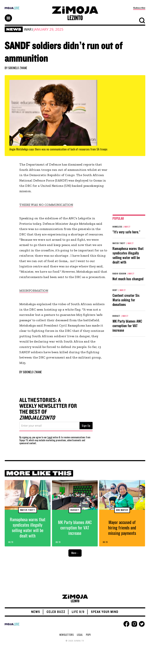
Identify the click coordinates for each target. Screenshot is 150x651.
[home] (75, 13)
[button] (10, 15)
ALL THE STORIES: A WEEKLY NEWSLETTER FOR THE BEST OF (48, 409)
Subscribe (139, 8)
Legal (49, 437)
